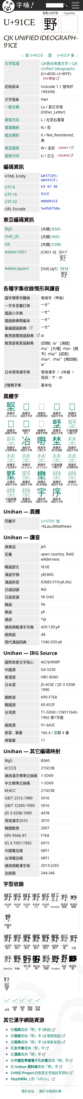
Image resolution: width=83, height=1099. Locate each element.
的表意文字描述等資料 (40, 1073)
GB (7, 244)
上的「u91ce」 (31, 1079)
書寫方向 (12, 119)
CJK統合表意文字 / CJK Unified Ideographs (59, 66)
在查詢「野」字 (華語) (31, 1030)
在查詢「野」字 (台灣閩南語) (36, 1036)
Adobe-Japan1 (17, 268)
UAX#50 (63, 155)
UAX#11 (64, 147)
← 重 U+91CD (32, 55)
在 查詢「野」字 (34, 1067)
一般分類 (12, 106)
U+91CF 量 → (68, 55)
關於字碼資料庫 (50, 1091)
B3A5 (56, 228)
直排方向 (12, 155)
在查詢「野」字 (28, 1048)
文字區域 (12, 63)
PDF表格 (49, 78)
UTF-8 (10, 187)
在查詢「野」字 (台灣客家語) (36, 1042)
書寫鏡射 (12, 127)
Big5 (8, 228)
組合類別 (12, 135)
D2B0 (56, 244)
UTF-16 (11, 194)
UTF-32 (11, 201)
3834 (64, 268)
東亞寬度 (12, 148)
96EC (56, 236)
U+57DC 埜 (50, 521)
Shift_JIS (12, 236)
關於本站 (27, 1091)
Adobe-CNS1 (16, 251)
